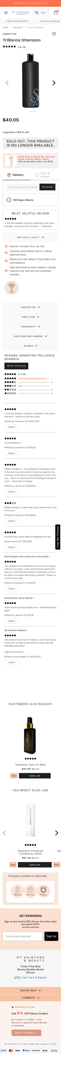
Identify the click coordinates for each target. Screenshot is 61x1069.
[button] (54, 83)
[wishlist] (54, 34)
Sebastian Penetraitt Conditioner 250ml (30, 852)
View (14, 776)
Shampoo (17, 27)
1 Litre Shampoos (35, 27)
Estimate (47, 187)
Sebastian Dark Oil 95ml (30, 764)
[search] (36, 12)
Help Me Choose (57, 537)
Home (5, 27)
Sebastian (10, 34)
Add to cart (34, 776)
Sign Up (51, 936)
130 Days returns (23, 200)
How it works (26, 1032)
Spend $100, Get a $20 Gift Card (30, 3)
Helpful (11, 427)
